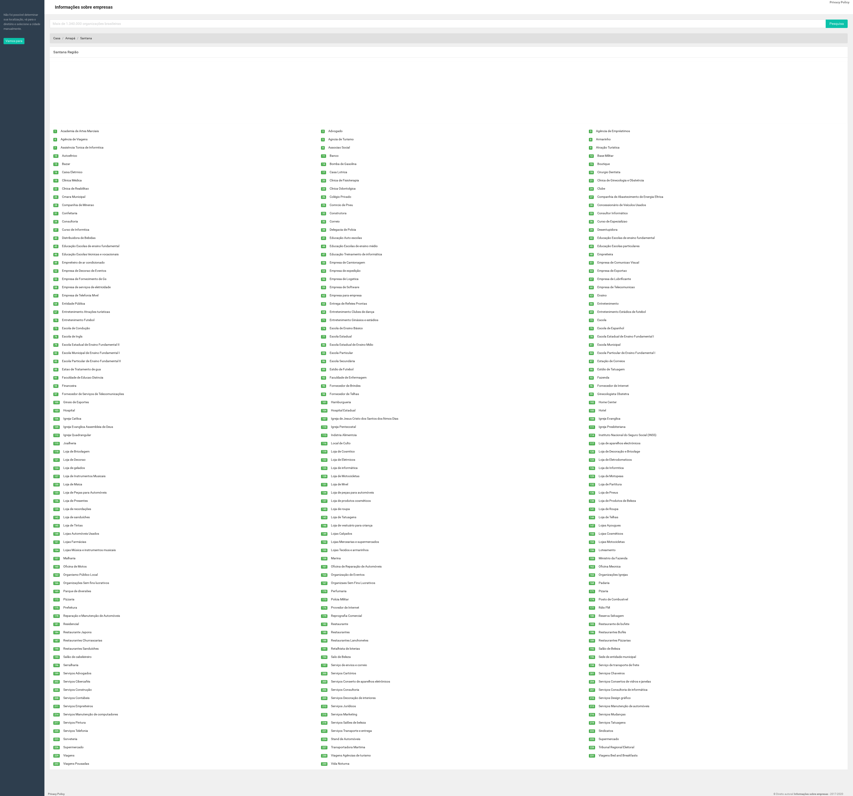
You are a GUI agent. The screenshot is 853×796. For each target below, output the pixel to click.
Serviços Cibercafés (76, 681)
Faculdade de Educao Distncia (82, 377)
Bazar (66, 164)
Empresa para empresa (346, 295)
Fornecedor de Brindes (345, 385)
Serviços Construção (77, 689)
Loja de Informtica (611, 468)
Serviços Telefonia (75, 730)
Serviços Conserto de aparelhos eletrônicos (360, 681)
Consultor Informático (612, 213)
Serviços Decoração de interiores (353, 698)
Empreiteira (605, 254)
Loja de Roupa (608, 509)
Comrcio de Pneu (341, 205)
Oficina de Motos (75, 566)
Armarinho (603, 139)
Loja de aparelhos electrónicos (619, 443)
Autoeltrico (69, 155)
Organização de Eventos (348, 574)
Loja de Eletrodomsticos (615, 459)
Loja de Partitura (610, 484)
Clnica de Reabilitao (75, 188)
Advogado (335, 131)
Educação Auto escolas (346, 238)
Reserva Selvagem (611, 615)
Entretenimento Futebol (78, 320)
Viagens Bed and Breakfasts (618, 755)
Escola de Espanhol (610, 328)
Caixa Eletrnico (72, 172)
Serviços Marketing (344, 714)
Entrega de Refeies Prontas (348, 303)
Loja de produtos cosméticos (351, 500)
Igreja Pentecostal (343, 427)
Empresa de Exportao (612, 270)
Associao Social (339, 147)
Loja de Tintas (73, 525)
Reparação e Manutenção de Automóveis (91, 615)
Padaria (604, 583)
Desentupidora (607, 229)
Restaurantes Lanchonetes (349, 640)
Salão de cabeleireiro (77, 657)
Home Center (608, 402)
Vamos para (14, 41)
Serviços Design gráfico (615, 698)
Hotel (602, 410)
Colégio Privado (340, 197)
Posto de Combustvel (613, 599)
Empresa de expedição (345, 270)
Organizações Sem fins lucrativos (86, 583)
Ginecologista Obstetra (613, 394)
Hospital (69, 410)
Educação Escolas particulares (618, 246)
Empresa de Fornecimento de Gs (84, 279)
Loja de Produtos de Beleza (617, 500)
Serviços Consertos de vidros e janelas (625, 681)
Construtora (338, 213)
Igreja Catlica (72, 418)
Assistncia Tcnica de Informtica (82, 147)
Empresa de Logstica (344, 279)
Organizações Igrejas (613, 574)
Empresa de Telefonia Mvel (80, 295)
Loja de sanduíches (76, 517)
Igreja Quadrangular (77, 435)
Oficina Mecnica (610, 566)
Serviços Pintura (74, 722)
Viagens (68, 755)
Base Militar (605, 155)
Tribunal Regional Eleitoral (616, 747)
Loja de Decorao (74, 459)
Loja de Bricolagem (76, 451)
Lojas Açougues (610, 525)
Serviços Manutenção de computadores (90, 714)
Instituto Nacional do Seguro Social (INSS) (627, 435)
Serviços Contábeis (76, 698)
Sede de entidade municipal (617, 657)
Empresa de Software (344, 287)
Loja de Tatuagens (343, 517)
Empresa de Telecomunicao (616, 287)
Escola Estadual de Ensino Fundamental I (625, 336)
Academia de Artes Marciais (80, 131)
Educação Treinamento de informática (356, 254)
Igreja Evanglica (609, 418)
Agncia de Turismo (341, 139)
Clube (601, 188)
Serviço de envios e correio (349, 665)
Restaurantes (340, 632)
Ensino (602, 295)
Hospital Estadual (343, 410)
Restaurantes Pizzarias (615, 640)
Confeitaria (69, 213)
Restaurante (339, 624)
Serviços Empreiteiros (78, 706)
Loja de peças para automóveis (352, 492)
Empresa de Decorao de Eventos (84, 270)
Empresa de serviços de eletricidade (86, 287)
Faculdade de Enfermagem (348, 377)
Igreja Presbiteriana (612, 427)
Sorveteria (70, 739)
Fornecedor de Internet (613, 385)
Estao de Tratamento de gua (81, 369)
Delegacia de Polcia (343, 229)
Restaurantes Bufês (612, 632)
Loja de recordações (77, 509)
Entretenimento (608, 303)
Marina (336, 558)
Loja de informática (344, 468)
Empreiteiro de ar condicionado (83, 262)
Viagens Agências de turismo (351, 755)
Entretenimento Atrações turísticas (86, 312)
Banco (334, 155)
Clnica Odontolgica (343, 188)
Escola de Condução (76, 328)
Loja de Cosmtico (343, 451)
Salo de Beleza (341, 657)
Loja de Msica (72, 484)
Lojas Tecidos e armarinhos (350, 550)
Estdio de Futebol (341, 369)
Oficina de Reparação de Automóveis (356, 566)
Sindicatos (606, 730)
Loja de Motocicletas (345, 476)
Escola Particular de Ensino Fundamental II (91, 361)
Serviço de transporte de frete (619, 665)
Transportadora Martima (348, 747)
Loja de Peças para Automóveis (85, 492)
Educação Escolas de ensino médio (354, 246)
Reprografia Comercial (346, 615)
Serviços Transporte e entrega (351, 730)
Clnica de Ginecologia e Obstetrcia (620, 180)
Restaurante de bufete (614, 624)
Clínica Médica (72, 180)
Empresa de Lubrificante (614, 279)
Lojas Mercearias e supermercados (355, 542)
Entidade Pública (73, 303)
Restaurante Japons (77, 632)
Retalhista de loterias (345, 648)
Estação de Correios (611, 361)
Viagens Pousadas (76, 763)
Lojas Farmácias (74, 542)
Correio (335, 221)
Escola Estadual (341, 336)
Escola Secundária (342, 361)
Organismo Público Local (80, 574)
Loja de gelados (74, 468)
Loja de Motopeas (611, 476)
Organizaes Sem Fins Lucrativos (353, 583)
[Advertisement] (183, 92)
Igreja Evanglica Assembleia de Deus (88, 427)
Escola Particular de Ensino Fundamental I (626, 353)
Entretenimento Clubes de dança (352, 312)
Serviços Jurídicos (343, 706)
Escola (601, 320)
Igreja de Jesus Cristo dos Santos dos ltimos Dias (364, 418)
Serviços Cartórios (343, 673)
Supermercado (609, 739)
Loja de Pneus (608, 492)
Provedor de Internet (345, 607)
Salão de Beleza (609, 648)
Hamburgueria (341, 402)
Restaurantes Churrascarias (82, 640)
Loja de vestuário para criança (352, 525)
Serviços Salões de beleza (348, 722)
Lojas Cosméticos (611, 533)
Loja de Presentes (75, 500)
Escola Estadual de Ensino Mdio (351, 344)
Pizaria (603, 591)
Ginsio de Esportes (76, 402)
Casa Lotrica (338, 172)
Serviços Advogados (77, 673)
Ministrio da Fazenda (613, 558)
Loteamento (607, 550)
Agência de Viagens (74, 139)
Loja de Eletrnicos (343, 459)
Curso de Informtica (75, 229)
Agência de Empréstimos (613, 131)
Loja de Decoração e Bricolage (619, 451)
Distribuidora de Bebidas (79, 238)
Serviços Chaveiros (612, 673)
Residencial (71, 624)
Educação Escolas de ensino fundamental (626, 238)
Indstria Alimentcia (344, 435)
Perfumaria (339, 591)
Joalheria (69, 443)
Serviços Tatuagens (612, 722)
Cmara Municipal (73, 197)
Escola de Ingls (72, 336)
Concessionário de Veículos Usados (621, 205)
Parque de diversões (77, 591)
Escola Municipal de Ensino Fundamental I (91, 353)
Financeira (69, 385)
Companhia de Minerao (78, 205)
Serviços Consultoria (345, 689)
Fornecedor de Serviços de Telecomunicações (93, 394)
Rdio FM (604, 607)
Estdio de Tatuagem (611, 369)
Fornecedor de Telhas (344, 394)
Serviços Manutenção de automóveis (624, 706)
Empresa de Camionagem (347, 262)
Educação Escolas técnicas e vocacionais (90, 254)
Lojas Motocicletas (612, 542)
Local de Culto (341, 443)
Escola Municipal (608, 344)
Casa (56, 38)
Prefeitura (70, 607)
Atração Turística (608, 147)
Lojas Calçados (341, 533)
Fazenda (603, 377)
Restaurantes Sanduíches (81, 648)
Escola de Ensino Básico (346, 328)
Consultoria (70, 221)
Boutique (603, 164)
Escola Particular (341, 353)
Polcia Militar (340, 599)
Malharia (69, 558)
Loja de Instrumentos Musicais (84, 476)
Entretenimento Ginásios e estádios (354, 320)
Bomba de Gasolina (343, 164)
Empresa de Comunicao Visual (618, 262)
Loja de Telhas (608, 517)
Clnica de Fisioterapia (344, 180)
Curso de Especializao (612, 221)
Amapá (70, 38)
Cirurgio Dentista (608, 172)
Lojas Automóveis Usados (81, 533)
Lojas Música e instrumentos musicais (89, 550)
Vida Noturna (340, 763)
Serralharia (70, 665)
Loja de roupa (340, 509)
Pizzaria (68, 599)
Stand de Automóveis (345, 739)
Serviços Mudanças (612, 714)
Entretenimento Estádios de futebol (621, 312)
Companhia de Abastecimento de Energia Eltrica (630, 197)
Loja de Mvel (339, 484)
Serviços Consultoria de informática (623, 689)
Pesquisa (836, 24)
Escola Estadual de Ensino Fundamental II (91, 344)
